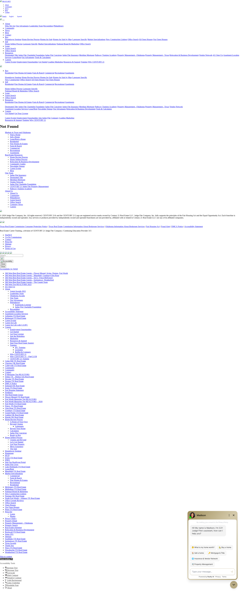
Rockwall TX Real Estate (15, 532)
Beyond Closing (16, 424)
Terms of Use (10, 248)
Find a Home (15, 135)
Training (84, 62)
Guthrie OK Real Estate (14, 415)
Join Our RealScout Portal (15, 462)
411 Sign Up (218, 55)
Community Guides (18, 164)
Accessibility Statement (193, 226)
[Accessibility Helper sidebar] (6, 261)
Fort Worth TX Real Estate (15, 404)
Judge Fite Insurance (70, 55)
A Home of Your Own (19, 422)
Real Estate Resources (13, 155)
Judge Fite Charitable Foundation (31, 55)
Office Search (133, 39)
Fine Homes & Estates (23, 73)
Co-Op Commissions (13, 237)
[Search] (2, 258)
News (6, 9)
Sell (6, 42)
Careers (8, 60)
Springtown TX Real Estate (16, 541)
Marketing (14, 338)
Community (8, 7)
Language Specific (79, 39)
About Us (9, 191)
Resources (9, 53)
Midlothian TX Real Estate (15, 489)
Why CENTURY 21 (96, 62)
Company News (16, 204)
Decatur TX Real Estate (14, 379)
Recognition (48, 26)
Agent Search (10, 48)
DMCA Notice (177, 226)
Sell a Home (15, 137)
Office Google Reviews (14, 500)
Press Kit (8, 242)
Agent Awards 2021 (18, 291)
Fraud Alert (165, 226)
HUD (7, 455)
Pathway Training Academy (106, 55)
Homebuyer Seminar (13, 39)
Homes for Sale (46, 39)
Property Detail (11, 521)
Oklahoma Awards (17, 296)
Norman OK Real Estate (14, 496)
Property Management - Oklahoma (131, 55)
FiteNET (8, 235)
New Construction (12, 80)
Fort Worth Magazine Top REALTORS (20, 399)
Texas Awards (10, 543)
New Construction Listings (116, 39)
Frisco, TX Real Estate (14, 406)
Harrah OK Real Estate (14, 417)
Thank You (9, 545)
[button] (6, 559)
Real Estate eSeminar (13, 527)
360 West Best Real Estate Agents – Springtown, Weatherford (29, 280)
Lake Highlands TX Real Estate (17, 467)
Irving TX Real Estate (13, 458)
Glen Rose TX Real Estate (15, 408)
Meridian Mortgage (86, 55)
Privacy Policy (10, 518)
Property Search (11, 525)
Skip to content (6, 556)
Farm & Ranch (38, 73)
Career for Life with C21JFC (16, 325)
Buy (6, 37)
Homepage (9, 453)
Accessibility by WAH (9, 269)
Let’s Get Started (16, 442)
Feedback (9, 392)
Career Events (10, 62)
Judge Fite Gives (11, 464)
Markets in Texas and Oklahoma (18, 132)
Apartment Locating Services (16, 109)
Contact (7, 12)
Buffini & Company (23, 352)
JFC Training (20, 347)
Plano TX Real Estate (13, 509)
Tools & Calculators (43, 57)
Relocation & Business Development (184, 55)
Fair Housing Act (153, 226)
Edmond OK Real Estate (15, 386)
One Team (9, 173)
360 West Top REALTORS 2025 (18, 284)
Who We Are (10, 26)
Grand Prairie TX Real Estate (16, 413)
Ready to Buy (15, 435)
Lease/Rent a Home (18, 139)
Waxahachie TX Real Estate (16, 550)
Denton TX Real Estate (14, 381)
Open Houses (10, 505)
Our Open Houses (160, 39)
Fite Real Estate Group (14, 395)
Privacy (8, 246)
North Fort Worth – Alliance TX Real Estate (22, 498)
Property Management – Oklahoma (19, 523)
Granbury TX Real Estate (15, 410)
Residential (9, 73)
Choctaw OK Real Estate (15, 363)
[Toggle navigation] (3, 20)
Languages (19, 426)
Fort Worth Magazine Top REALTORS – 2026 (23, 401)
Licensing (19, 350)
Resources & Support (72, 62)
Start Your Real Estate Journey (22, 343)
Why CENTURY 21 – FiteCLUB (23, 356)
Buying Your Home (18, 428)
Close (3, 264)
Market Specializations (96, 39)
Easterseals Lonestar (23, 305)
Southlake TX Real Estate (15, 539)
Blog (6, 10)
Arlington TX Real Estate (15, 316)
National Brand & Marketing (67, 44)
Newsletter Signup (45, 109)
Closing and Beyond (18, 440)
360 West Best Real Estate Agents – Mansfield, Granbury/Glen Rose (32, 275)
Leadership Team (36, 26)
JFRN (7, 460)
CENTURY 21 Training (19, 359)
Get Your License (21, 113)
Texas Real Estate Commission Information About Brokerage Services (76, 226)
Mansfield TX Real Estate (15, 471)
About (7, 5)
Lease (7, 46)
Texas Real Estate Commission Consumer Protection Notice (23, 226)
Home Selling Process (13, 44)
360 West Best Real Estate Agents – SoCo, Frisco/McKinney (29, 278)
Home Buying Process (31, 39)
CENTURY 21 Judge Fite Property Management (29, 186)
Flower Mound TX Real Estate (17, 397)
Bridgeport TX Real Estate (15, 318)
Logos (12, 514)
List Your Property (17, 444)
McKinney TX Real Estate (15, 487)
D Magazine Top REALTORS (17, 374)
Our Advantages (22, 26)
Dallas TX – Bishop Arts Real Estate (19, 377)
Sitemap (8, 244)
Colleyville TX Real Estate (15, 365)
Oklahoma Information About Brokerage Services (125, 226)
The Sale (13, 449)
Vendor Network (205, 55)
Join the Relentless (17, 336)
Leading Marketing (55, 62)
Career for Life (11, 323)
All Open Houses (146, 39)
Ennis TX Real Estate (13, 388)
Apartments (69, 73)
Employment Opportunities (27, 62)
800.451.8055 (6, 1)
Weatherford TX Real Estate (16, 552)
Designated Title (11, 55)
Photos (12, 516)
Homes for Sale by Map (62, 39)
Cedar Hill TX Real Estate (15, 361)
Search (4, 16)
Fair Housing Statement (14, 390)
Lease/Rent (16, 57)
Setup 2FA (9, 534)
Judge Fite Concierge (53, 55)
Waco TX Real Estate (13, 548)
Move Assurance (16, 446)
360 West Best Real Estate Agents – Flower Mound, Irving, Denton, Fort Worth (36, 273)
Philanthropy (59, 26)
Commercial (49, 73)
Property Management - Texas (157, 55)
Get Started (42, 62)
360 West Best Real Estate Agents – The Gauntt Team (26, 282)
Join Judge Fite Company (48, 118)
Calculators (14, 431)
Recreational (60, 73)
